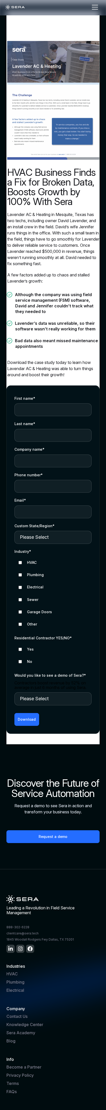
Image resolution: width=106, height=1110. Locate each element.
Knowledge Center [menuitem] (24, 1024)
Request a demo (53, 836)
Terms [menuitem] (12, 1083)
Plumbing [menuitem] (15, 982)
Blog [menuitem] (10, 1040)
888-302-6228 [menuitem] (17, 927)
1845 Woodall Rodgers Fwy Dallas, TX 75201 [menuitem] (40, 939)
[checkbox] (53, 593)
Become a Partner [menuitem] (23, 1067)
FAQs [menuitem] (11, 1091)
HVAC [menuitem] (12, 973)
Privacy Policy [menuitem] (20, 1075)
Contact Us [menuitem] (17, 1016)
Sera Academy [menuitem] (20, 1032)
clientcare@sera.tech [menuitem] (22, 933)
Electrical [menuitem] (15, 990)
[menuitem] (10, 949)
